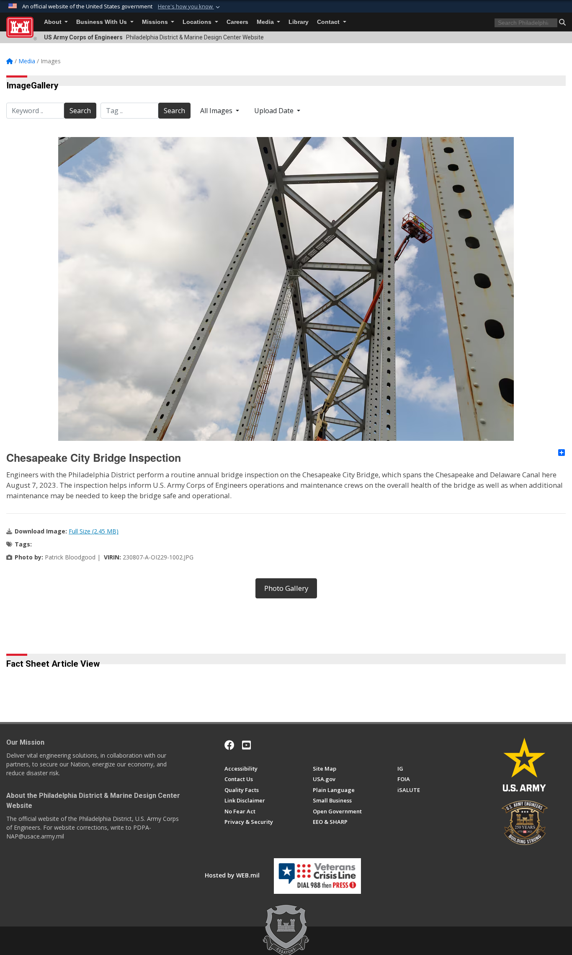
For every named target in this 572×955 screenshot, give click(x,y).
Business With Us (102, 22)
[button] (190, 7)
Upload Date (274, 110)
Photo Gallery (286, 588)
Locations (198, 22)
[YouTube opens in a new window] (246, 745)
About (53, 22)
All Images (217, 110)
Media (266, 22)
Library (299, 22)
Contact (329, 22)
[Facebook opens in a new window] (229, 745)
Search (80, 110)
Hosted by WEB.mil (232, 875)
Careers (237, 22)
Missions (156, 22)
